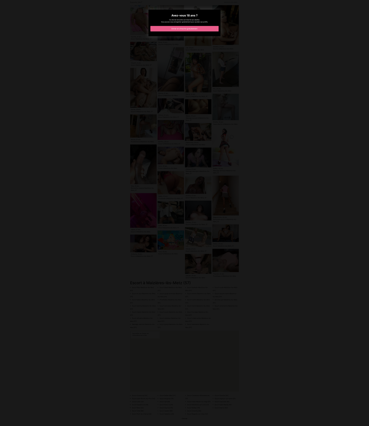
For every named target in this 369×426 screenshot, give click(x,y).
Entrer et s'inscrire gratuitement (184, 29)
